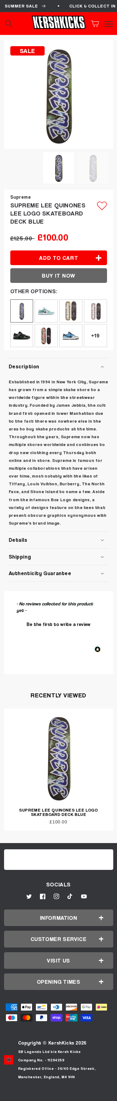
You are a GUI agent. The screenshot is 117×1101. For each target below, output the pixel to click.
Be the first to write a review (58, 624)
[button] (97, 24)
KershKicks (61, 1042)
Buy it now (58, 275)
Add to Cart (58, 1094)
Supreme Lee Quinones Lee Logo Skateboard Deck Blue (58, 812)
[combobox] (15, 23)
